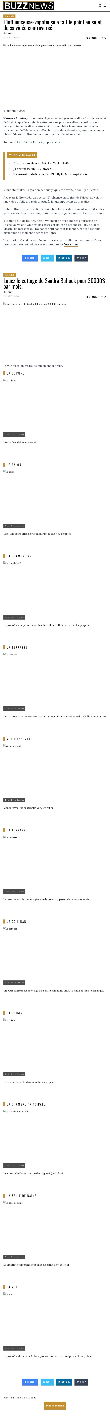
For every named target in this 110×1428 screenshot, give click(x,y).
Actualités (9, 16)
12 (35, 1397)
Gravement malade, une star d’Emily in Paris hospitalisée (50, 174)
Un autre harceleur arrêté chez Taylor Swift (41, 163)
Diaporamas (9, 275)
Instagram (71, 244)
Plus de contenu (55, 1405)
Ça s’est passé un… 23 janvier (32, 169)
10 (29, 1397)
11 (32, 1397)
